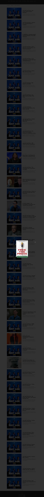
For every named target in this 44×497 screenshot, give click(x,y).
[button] (35, 242)
